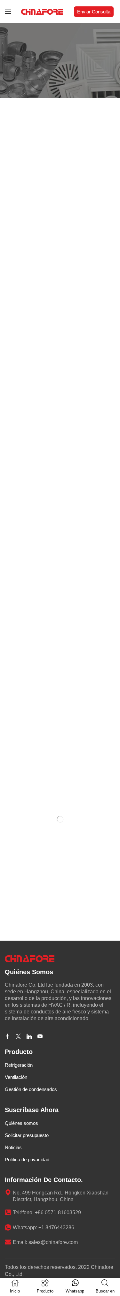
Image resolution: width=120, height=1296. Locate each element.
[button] (8, 11)
